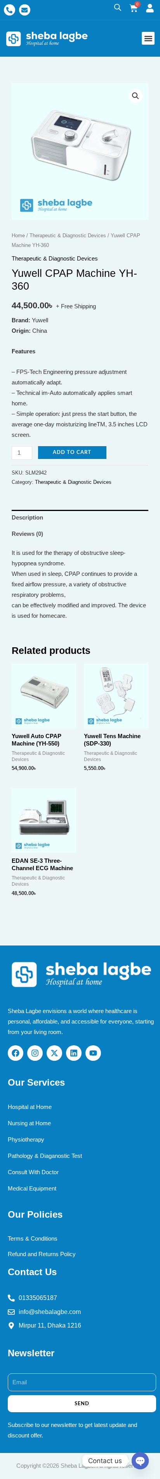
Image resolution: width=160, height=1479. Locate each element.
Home (18, 235)
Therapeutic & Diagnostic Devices (68, 235)
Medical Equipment (32, 1188)
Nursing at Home (29, 1123)
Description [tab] (27, 517)
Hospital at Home (30, 1107)
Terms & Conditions (32, 1239)
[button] (148, 38)
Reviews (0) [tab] (27, 534)
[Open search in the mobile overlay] (118, 7)
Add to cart (72, 452)
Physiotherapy (26, 1140)
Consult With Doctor (33, 1172)
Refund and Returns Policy (42, 1254)
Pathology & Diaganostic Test (45, 1156)
